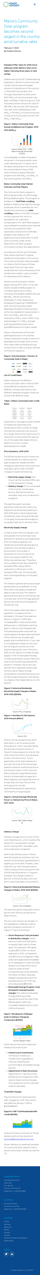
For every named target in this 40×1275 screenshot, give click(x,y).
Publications (9, 1241)
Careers (7, 1235)
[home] (10, 4)
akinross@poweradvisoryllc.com (19, 1139)
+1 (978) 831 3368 (19, 1209)
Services (7, 1224)
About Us (7, 1227)
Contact (7, 1232)
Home (6, 1221)
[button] (34, 4)
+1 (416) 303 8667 (19, 1191)
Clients (6, 1230)
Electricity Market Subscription (15, 1238)
